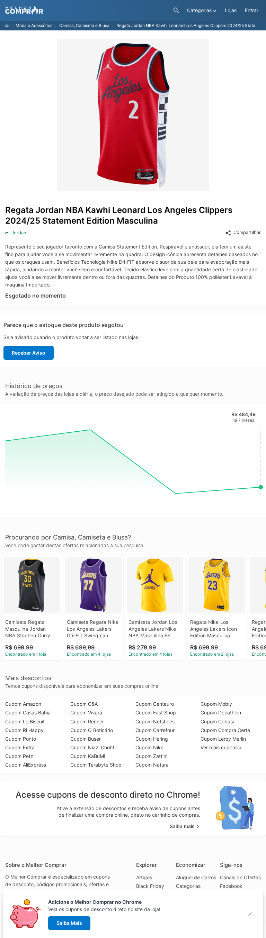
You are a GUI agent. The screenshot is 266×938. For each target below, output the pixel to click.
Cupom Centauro (154, 704)
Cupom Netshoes (155, 721)
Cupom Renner (87, 721)
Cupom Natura (152, 765)
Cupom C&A (84, 704)
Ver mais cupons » (221, 747)
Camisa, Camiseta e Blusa (84, 25)
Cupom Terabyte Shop (96, 765)
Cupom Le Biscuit (25, 721)
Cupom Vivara (86, 712)
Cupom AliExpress (25, 765)
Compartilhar (247, 232)
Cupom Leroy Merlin (223, 739)
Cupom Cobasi (217, 721)
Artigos (144, 877)
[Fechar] (252, 914)
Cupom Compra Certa (225, 730)
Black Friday (150, 886)
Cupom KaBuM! (87, 756)
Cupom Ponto (20, 739)
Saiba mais (182, 826)
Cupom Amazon (23, 704)
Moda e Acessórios (34, 25)
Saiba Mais (69, 923)
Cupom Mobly (216, 704)
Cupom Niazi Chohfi (92, 747)
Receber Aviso (28, 353)
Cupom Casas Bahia (28, 712)
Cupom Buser (85, 739)
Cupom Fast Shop (155, 712)
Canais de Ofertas (240, 877)
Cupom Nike (149, 747)
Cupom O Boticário (91, 730)
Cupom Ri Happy (24, 730)
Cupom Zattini (151, 756)
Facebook (231, 886)
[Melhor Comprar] (87, 10)
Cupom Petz (19, 756)
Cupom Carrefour (155, 730)
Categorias (188, 886)
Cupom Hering (151, 739)
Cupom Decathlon (221, 712)
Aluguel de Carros (196, 877)
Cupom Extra (20, 747)
